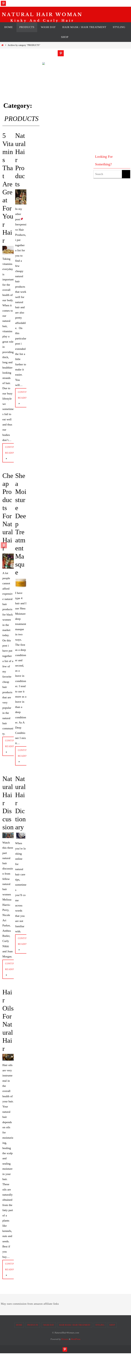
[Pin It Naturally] (3, 3)
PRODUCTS (32, 1325)
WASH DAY (48, 1325)
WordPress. (76, 1339)
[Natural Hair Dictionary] (21, 836)
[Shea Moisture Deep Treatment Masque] (21, 583)
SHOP (112, 1325)
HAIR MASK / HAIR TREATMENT (74, 1325)
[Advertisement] (106, 98)
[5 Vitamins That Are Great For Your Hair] (8, 250)
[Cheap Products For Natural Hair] (8, 561)
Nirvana (64, 1339)
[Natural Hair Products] (21, 196)
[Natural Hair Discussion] (8, 835)
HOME (19, 1325)
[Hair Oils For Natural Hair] (8, 1057)
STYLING (100, 1325)
